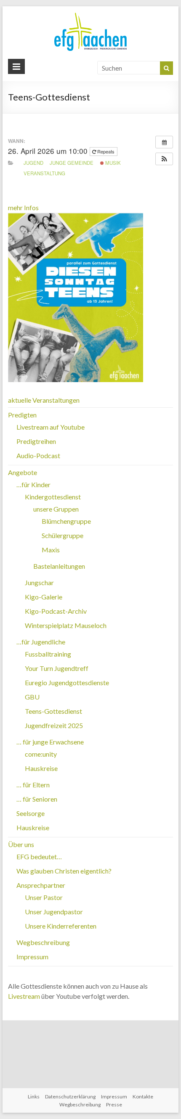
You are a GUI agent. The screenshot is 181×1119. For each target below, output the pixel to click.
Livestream (24, 996)
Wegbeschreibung (43, 942)
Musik (112, 162)
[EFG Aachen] (90, 14)
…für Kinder (33, 484)
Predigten (22, 415)
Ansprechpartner (40, 885)
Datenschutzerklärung (70, 1096)
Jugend (33, 162)
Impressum (32, 957)
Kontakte (143, 1096)
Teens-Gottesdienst (53, 711)
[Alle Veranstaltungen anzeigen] (164, 142)
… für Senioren (36, 799)
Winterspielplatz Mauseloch (65, 625)
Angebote (22, 472)
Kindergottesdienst (53, 497)
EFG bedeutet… (39, 856)
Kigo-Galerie (43, 597)
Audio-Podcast (38, 455)
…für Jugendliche (40, 642)
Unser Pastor (44, 897)
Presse (114, 1104)
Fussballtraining (48, 654)
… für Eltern (33, 785)
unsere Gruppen (56, 509)
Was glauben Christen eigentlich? (64, 871)
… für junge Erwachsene (50, 742)
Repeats (106, 151)
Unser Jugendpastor (54, 912)
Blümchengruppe (66, 521)
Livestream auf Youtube (50, 427)
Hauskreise (41, 768)
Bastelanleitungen (59, 566)
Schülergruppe (62, 535)
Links (34, 1096)
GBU (32, 697)
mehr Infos (23, 207)
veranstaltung (44, 173)
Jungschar (39, 582)
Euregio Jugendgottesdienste (67, 682)
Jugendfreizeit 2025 (54, 725)
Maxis (51, 550)
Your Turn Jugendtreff (56, 668)
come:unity (41, 754)
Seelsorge (30, 813)
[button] (164, 159)
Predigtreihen (36, 441)
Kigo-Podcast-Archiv (56, 611)
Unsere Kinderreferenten (60, 926)
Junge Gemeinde (71, 162)
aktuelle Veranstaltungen (44, 400)
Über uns (21, 844)
